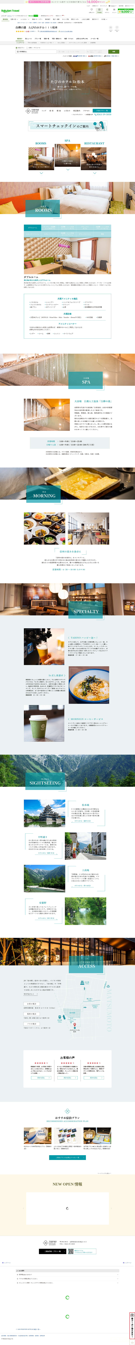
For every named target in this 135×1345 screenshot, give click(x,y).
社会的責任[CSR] (23, 1335)
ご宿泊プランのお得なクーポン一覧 (67, 1157)
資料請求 (42, 1335)
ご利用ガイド (95, 6)
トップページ (7, 1262)
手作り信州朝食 (32, 42)
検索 (113, 51)
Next (111, 1208)
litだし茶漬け (61, 42)
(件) (32, 31)
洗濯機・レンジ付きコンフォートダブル (67, 227)
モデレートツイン (50, 234)
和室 (102, 234)
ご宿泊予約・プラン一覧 (53, 1251)
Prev (23, 1208)
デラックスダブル (85, 227)
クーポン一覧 (94, 38)
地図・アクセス (68, 38)
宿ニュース (28, 38)
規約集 (37, 1335)
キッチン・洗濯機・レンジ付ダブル (50, 227)
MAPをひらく (29, 994)
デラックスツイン (85, 234)
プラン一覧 (38, 38)
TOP (132, 1343)
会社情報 (3, 1335)
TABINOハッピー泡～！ (47, 42)
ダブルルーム (32, 227)
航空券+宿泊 (81, 56)
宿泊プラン (21, 47)
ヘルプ (88, 6)
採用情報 (31, 1335)
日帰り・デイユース (34, 47)
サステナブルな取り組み (66, 31)
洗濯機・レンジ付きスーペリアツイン (67, 234)
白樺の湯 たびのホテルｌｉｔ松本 (36, 27)
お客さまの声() (82, 38)
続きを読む (41, 1077)
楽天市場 (121, 6)
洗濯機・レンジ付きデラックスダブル (102, 227)
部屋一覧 (46, 38)
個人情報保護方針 (12, 1335)
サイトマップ (103, 6)
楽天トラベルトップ (22, 22)
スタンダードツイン (32, 234)
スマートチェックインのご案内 (78, 42)
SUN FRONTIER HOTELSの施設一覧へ (29, 1329)
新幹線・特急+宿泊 (111, 56)
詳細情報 (93, 42)
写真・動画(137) (56, 38)
